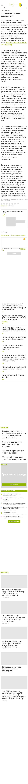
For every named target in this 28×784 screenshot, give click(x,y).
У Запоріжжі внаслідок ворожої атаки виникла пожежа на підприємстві (12, 347)
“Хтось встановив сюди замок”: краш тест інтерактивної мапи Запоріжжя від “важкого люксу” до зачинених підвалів (14, 307)
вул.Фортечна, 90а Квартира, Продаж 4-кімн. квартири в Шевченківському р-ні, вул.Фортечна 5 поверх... (12, 644)
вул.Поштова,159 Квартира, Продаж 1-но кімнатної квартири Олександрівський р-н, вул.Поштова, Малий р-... (13, 592)
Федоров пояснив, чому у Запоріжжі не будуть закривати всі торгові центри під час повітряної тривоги (14, 434)
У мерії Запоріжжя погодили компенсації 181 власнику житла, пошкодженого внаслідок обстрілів (14, 329)
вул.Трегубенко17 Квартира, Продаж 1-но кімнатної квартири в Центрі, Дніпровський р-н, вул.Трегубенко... (13, 618)
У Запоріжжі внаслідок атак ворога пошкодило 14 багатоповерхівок (14, 338)
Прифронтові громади (14, 474)
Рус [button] (5, 7)
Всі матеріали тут (14, 484)
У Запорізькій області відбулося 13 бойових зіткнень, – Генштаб (14, 368)
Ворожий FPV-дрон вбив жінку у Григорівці (13, 376)
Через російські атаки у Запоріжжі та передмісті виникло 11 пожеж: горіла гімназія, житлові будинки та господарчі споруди (14, 358)
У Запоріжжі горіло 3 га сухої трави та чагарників (13, 452)
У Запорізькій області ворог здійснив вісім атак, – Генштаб (14, 458)
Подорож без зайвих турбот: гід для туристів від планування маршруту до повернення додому (14, 318)
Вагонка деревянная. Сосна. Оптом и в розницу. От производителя (12, 669)
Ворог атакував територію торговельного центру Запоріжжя (12, 444)
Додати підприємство (14, 521)
